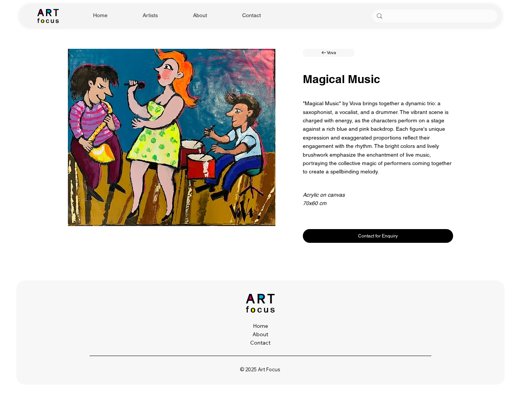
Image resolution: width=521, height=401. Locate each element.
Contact (260, 342)
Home (260, 325)
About (260, 334)
